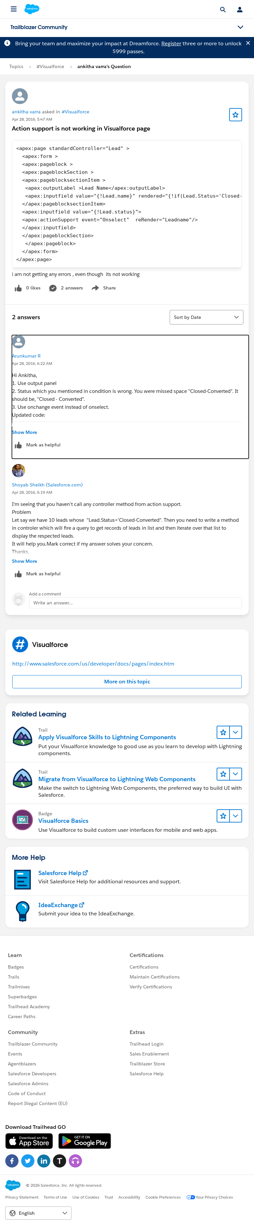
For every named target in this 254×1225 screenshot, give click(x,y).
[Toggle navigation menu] (240, 27)
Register (171, 43)
